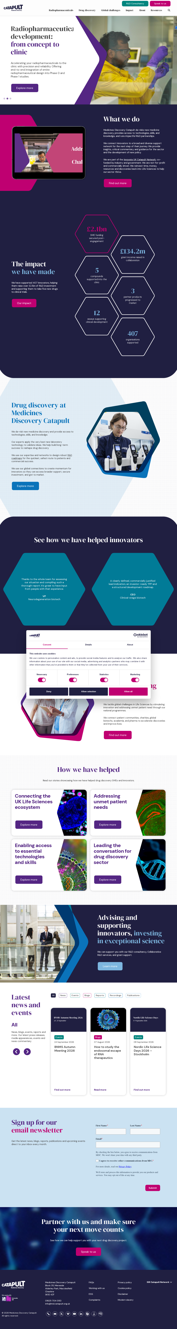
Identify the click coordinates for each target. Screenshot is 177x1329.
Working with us (97, 1288)
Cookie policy (125, 1288)
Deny (48, 691)
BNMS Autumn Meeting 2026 (64, 1049)
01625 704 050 (53, 1300)
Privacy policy (125, 1282)
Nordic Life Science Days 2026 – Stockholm (147, 1050)
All (53, 995)
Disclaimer (123, 1294)
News (63, 995)
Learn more (110, 966)
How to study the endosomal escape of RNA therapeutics (107, 1052)
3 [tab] (10, 98)
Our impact (24, 303)
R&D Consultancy (135, 3)
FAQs (91, 1282)
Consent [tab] (47, 644)
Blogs (87, 995)
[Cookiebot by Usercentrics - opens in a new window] (135, 635)
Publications (133, 995)
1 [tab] (4, 98)
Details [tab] (88, 644)
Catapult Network (146, 159)
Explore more (24, 88)
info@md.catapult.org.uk (57, 1303)
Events (75, 995)
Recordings (115, 995)
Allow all (128, 691)
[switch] (73, 680)
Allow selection (88, 691)
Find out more (118, 183)
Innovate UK (130, 159)
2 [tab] (7, 98)
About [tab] (130, 644)
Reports (100, 995)
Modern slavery (125, 1299)
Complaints (94, 1299)
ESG (91, 1294)
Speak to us (160, 3)
